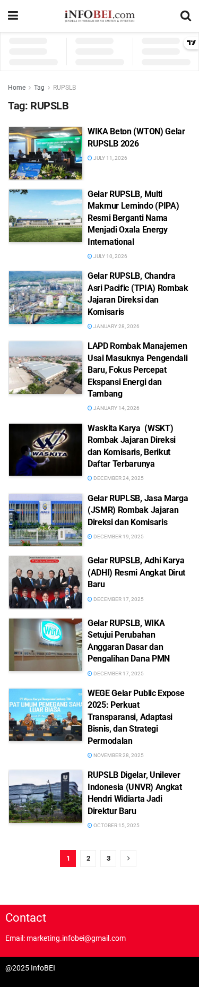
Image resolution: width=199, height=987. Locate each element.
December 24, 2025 (118, 478)
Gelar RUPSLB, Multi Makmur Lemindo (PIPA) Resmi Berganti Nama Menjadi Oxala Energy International (133, 218)
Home (16, 87)
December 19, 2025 (118, 536)
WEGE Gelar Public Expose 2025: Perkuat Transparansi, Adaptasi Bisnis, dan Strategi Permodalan (136, 717)
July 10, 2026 (109, 256)
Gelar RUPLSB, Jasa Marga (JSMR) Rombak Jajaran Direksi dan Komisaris (138, 510)
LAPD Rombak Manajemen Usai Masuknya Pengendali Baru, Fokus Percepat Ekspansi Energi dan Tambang (137, 370)
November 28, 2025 (118, 755)
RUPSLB (64, 87)
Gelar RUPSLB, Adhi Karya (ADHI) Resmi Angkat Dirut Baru (136, 572)
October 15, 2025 (116, 825)
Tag (39, 87)
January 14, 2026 (116, 408)
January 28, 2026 (116, 326)
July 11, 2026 (109, 158)
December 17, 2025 (118, 599)
